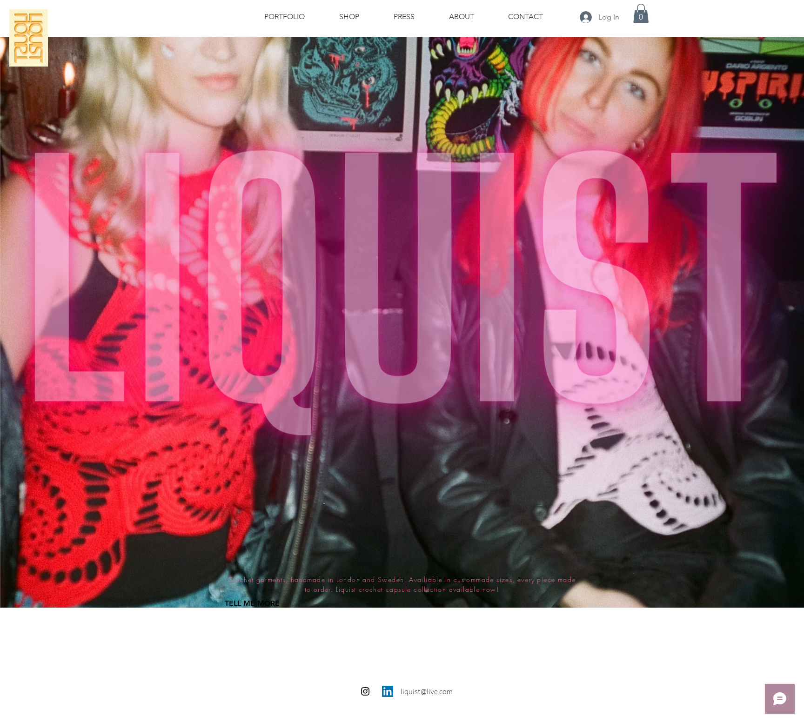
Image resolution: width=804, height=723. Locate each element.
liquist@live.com (427, 691)
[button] (641, 13)
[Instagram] (365, 691)
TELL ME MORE (252, 603)
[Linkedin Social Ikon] (387, 691)
